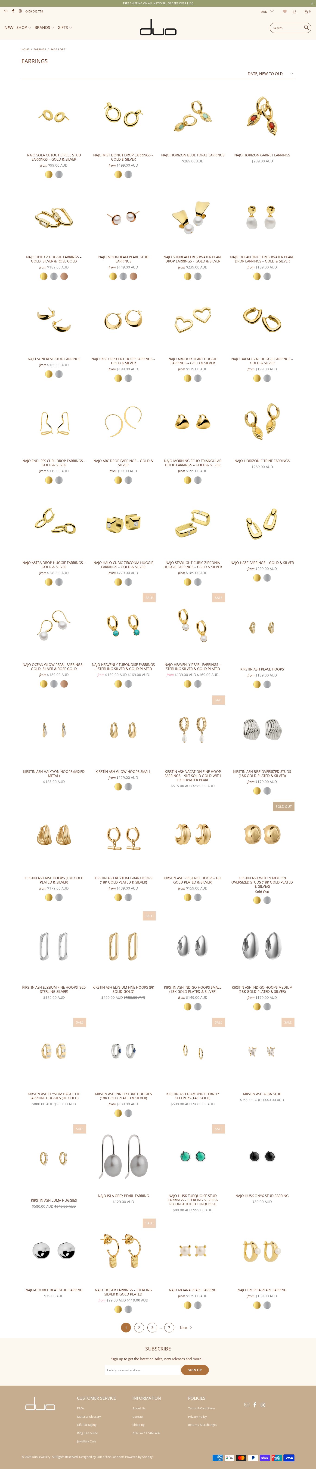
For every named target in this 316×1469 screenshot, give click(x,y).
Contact (138, 1416)
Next (184, 1327)
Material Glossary (89, 1416)
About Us (139, 1408)
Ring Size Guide (87, 1433)
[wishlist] (285, 11)
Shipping (139, 1425)
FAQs (80, 1408)
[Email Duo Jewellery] (5, 11)
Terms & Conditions (201, 1408)
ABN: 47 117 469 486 (146, 1433)
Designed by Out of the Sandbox (101, 1457)
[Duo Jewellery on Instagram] (20, 11)
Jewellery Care (86, 1441)
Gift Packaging (86, 1425)
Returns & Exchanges (202, 1425)
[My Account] (294, 11)
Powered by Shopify (139, 1457)
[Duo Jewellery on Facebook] (13, 11)
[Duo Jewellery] (158, 27)
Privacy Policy (197, 1416)
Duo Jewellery (41, 1457)
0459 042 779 (34, 11)
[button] (23, 28)
